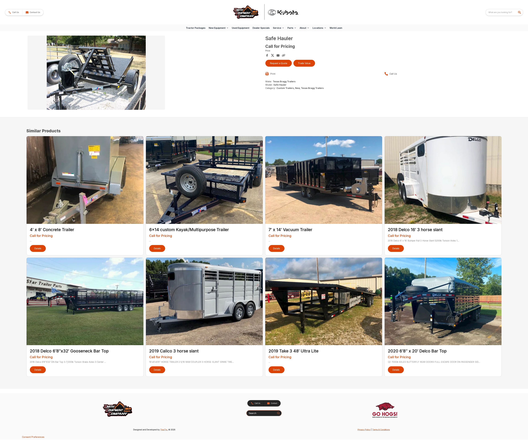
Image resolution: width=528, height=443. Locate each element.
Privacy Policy (364, 429)
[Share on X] (272, 55)
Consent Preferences (33, 437)
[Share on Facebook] (267, 55)
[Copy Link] (283, 55)
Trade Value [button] (304, 63)
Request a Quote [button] (278, 63)
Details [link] (37, 248)
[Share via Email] (278, 55)
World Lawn (336, 28)
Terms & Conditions (381, 429)
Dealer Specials (261, 28)
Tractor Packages (195, 28)
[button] (13, 12)
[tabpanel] (145, 73)
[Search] (278, 413)
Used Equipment (240, 28)
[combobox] (504, 12)
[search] (519, 12)
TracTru (163, 429)
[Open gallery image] (96, 73)
